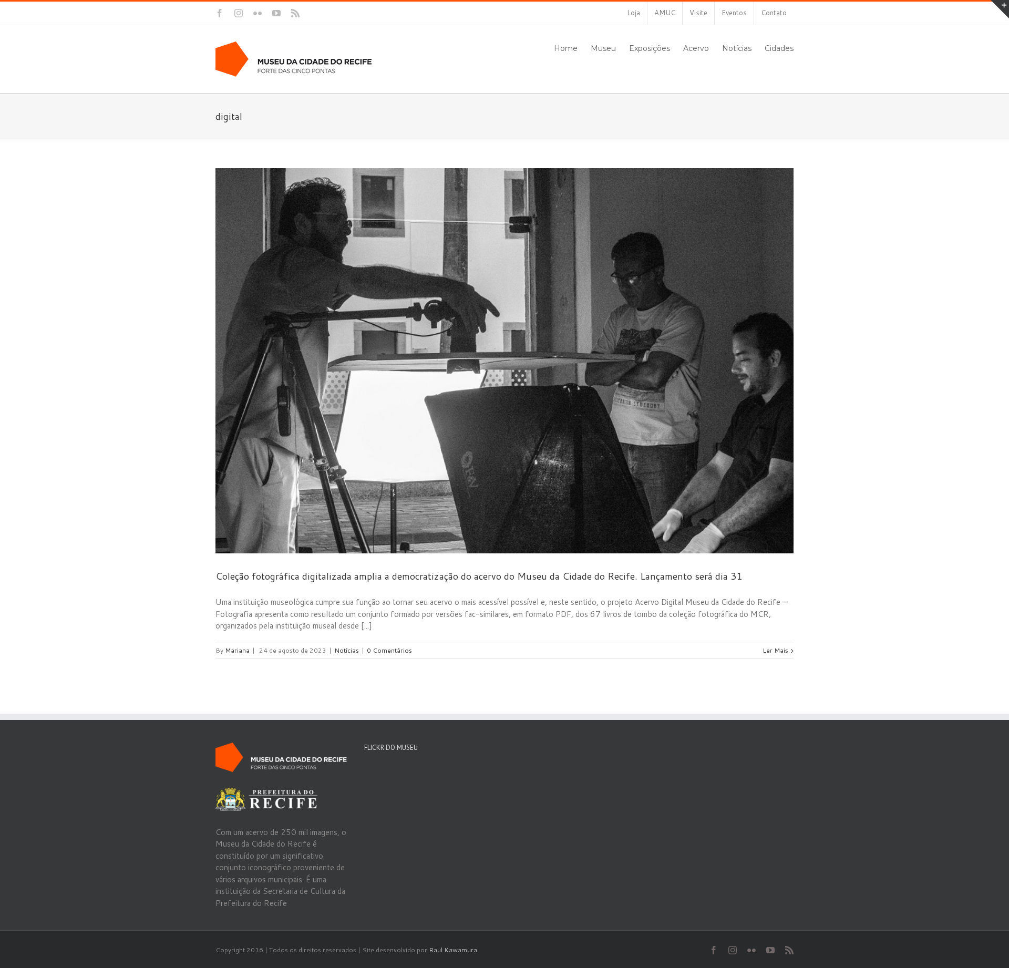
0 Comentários (389, 650)
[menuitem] (633, 13)
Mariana (237, 650)
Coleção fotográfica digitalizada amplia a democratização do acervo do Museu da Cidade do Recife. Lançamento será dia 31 (478, 576)
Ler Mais (775, 650)
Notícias (346, 650)
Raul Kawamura (453, 949)
